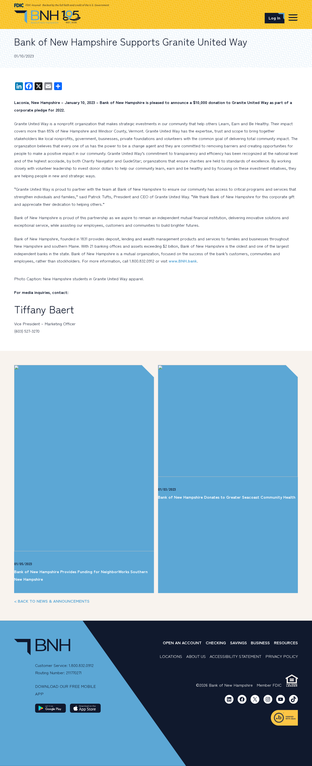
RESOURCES (286, 642)
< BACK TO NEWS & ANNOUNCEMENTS (51, 601)
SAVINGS (238, 642)
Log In (274, 18)
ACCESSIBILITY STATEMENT (235, 656)
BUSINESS (260, 642)
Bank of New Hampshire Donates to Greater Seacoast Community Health (226, 497)
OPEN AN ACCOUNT (182, 642)
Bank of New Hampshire (47, 17)
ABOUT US (196, 656)
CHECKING (216, 642)
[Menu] (293, 17)
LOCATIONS (171, 656)
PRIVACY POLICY (281, 656)
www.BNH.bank (183, 261)
